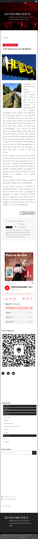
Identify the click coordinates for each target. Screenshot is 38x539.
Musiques (6, 414)
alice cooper (12, 234)
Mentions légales (5, 506)
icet (18, 234)
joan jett (21, 237)
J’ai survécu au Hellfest (17, 49)
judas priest (15, 237)
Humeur (6, 408)
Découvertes (7, 417)
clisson (17, 230)
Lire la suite (29, 213)
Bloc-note (6, 406)
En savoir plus (23, 537)
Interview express (8, 423)
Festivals (6, 420)
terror (28, 234)
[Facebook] (2, 373)
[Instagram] (13, 373)
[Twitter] (8, 373)
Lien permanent (21, 227)
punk (24, 230)
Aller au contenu (6, 1)
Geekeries (6, 442)
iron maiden (12, 232)
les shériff (9, 237)
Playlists (6, 429)
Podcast (6, 432)
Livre (5, 411)
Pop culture (7, 435)
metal (21, 230)
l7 (25, 237)
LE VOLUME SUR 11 (17, 14)
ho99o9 (18, 232)
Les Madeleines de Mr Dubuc (12, 426)
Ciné (5, 438)
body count (22, 234)
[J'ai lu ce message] (36, 534)
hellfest (11, 230)
